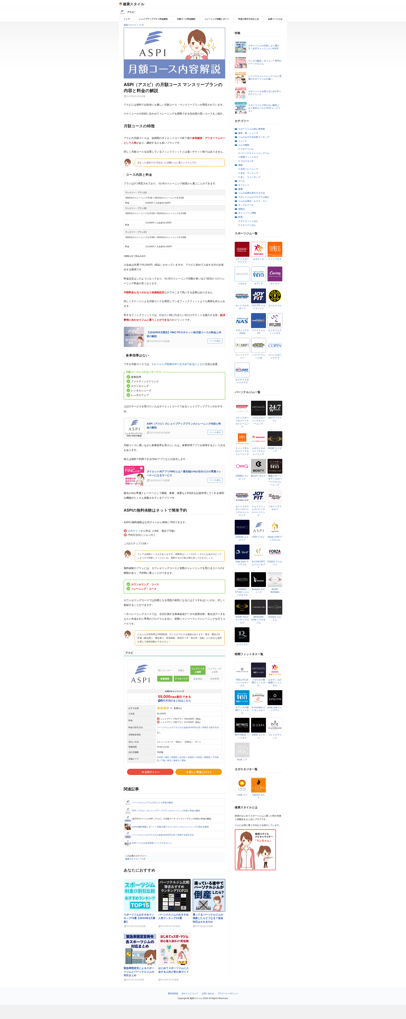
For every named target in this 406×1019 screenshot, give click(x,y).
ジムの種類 (243, 145)
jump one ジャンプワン (275, 708)
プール (241, 181)
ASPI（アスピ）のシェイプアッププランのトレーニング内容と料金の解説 (166, 810)
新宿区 (174, 757)
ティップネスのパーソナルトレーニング (242, 451)
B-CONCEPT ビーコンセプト (258, 564)
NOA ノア (242, 759)
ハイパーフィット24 (258, 356)
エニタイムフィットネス (275, 331)
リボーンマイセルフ (275, 507)
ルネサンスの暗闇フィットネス (275, 682)
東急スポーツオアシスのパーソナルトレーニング (275, 480)
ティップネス (275, 259)
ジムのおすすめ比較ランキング (253, 137)
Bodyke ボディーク (258, 590)
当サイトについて (190, 993)
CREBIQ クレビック (242, 477)
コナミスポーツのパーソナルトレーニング (242, 422)
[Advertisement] (203, 1012)
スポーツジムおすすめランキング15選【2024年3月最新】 (139, 918)
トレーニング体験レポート (216, 19)
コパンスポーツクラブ (275, 356)
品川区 (183, 757)
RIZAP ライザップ (275, 449)
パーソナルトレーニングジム (254, 153)
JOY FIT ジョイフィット (258, 307)
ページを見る (215, 341)
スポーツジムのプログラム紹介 (253, 197)
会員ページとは (275, 19)
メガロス (242, 283)
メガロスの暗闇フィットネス (258, 682)
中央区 (160, 757)
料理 (240, 217)
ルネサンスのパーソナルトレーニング (258, 451)
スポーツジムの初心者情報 (251, 128)
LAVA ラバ (242, 794)
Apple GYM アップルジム (275, 538)
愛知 (184, 760)
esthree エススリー (242, 538)
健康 (240, 189)
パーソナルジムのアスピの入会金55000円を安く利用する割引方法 (188, 727)
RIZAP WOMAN (274, 590)
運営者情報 (173, 993)
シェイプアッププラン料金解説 (153, 19)
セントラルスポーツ (242, 307)
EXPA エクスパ (258, 736)
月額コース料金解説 (186, 19)
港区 (167, 757)
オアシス (258, 283)
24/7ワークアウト (275, 419)
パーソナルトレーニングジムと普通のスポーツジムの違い (265, 77)
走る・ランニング (249, 172)
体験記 (241, 209)
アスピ (130, 11)
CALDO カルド (258, 796)
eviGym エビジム (274, 618)
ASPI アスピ (258, 536)
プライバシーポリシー (228, 993)
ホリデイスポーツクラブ (242, 381)
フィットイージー (242, 356)
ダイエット (243, 185)
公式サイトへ (152, 772)
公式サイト (134, 530)
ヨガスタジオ (247, 161)
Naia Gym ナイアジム (242, 563)
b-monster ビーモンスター (258, 708)
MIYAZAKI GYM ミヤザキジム (258, 619)
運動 (240, 165)
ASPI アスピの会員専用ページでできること (152, 843)
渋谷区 (199, 757)
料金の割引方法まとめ (248, 19)
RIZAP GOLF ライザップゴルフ (242, 619)
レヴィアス (242, 644)
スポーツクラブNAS (242, 331)
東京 (169, 760)
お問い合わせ (208, 993)
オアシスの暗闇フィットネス (242, 710)
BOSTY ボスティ (258, 477)
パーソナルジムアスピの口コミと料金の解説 (152, 802)
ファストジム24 (258, 331)
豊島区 (207, 757)
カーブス (274, 283)
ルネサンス (258, 259)
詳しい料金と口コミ (200, 772)
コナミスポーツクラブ (242, 260)
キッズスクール (246, 205)
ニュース (242, 141)
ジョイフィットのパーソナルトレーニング (258, 510)
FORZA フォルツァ (275, 563)
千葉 (163, 760)
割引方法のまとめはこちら (175, 700)
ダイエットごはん (249, 221)
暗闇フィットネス (249, 157)
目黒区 (191, 757)
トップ (127, 19)
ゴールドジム (275, 305)
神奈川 (176, 760)
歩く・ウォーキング (250, 177)
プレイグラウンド (275, 736)
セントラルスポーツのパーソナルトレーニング (242, 510)
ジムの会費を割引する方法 (251, 192)
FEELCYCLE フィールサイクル (242, 682)
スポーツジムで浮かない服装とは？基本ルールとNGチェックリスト (264, 108)
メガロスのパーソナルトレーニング (258, 420)
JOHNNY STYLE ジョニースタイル (242, 592)
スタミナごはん (248, 225)
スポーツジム (247, 148)
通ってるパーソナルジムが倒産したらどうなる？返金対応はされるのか (208, 918)
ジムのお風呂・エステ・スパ (252, 201)
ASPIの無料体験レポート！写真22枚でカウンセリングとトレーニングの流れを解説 (170, 826)
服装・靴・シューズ (248, 133)
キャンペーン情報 (247, 212)
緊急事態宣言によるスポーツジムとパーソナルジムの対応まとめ (139, 971)
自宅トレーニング (249, 169)
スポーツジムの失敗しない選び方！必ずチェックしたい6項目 (263, 47)
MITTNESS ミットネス (242, 736)
